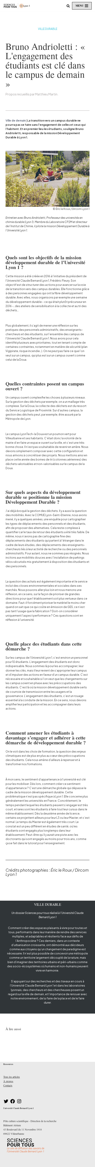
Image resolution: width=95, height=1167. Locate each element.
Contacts (7, 1085)
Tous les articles (11, 1076)
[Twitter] (6, 1103)
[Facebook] (12, 1103)
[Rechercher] (68, 6)
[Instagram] (19, 1103)
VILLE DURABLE (47, 29)
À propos (8, 1081)
